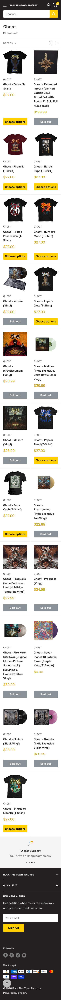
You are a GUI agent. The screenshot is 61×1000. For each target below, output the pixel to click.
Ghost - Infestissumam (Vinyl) (13, 370)
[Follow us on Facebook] (5, 955)
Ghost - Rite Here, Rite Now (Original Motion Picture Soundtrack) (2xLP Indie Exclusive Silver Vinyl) (15, 665)
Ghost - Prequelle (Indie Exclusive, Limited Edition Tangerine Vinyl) (14, 585)
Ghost (7, 79)
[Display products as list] (56, 43)
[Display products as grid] (50, 43)
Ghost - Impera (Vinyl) (13, 303)
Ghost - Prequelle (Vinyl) (45, 581)
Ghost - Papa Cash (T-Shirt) (12, 507)
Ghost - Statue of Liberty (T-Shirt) (14, 811)
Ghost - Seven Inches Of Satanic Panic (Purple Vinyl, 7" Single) (45, 659)
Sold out (45, 122)
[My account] (48, 5)
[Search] (54, 14)
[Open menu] (5, 5)
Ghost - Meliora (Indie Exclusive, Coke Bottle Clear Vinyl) (45, 372)
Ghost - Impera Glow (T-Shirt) (43, 303)
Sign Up (13, 928)
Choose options (15, 122)
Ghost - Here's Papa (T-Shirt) (43, 169)
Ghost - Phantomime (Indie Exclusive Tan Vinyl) (44, 511)
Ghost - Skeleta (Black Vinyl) (13, 741)
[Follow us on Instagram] (18, 955)
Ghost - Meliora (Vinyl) (13, 442)
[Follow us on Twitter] (11, 955)
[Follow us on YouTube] (24, 955)
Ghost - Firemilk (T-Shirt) (13, 169)
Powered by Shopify (15, 992)
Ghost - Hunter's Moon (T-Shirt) (44, 234)
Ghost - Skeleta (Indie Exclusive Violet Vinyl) (44, 743)
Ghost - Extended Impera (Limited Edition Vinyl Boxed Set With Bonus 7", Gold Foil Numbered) (46, 95)
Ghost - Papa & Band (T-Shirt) (43, 442)
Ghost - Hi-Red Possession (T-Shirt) (12, 236)
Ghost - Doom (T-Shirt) (14, 86)
